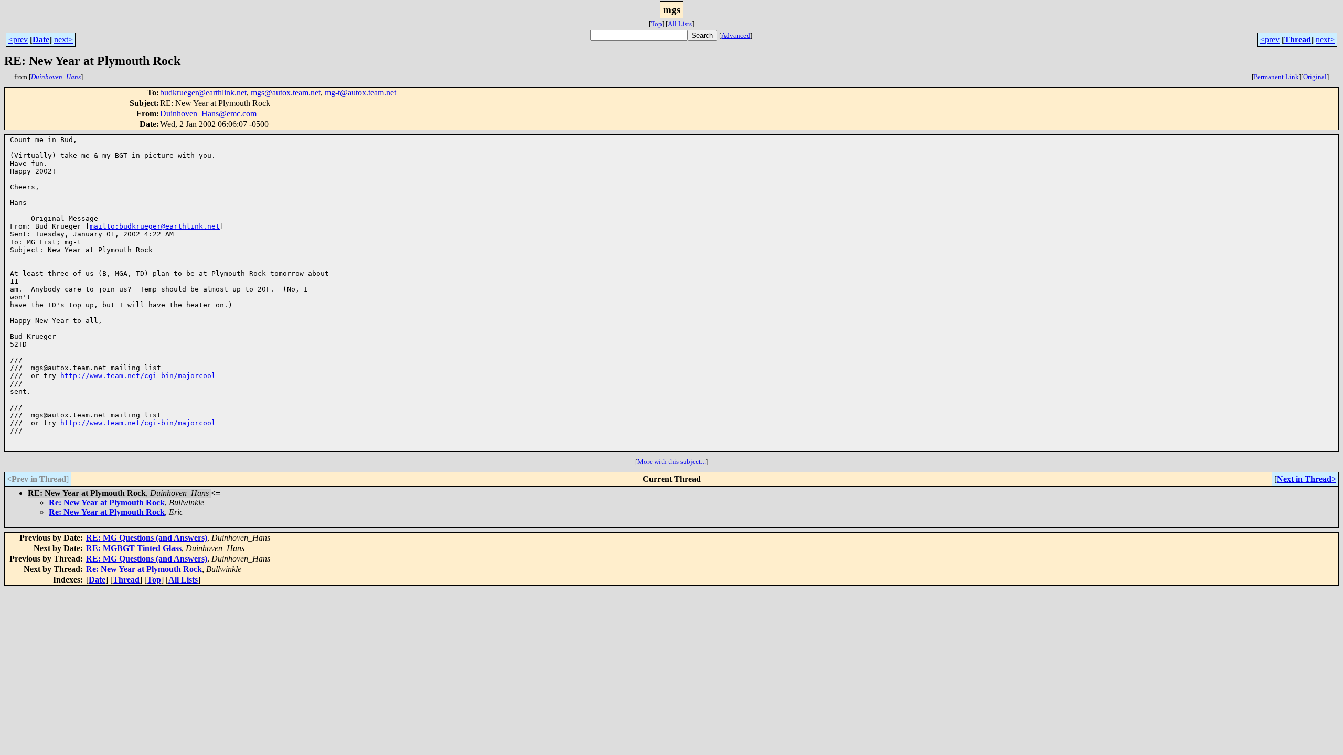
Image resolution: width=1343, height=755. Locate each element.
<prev (18, 39)
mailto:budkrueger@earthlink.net (155, 226)
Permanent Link (1276, 77)
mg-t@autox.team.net (360, 92)
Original (1315, 77)
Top (656, 24)
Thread (1297, 39)
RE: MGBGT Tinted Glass (134, 548)
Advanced (735, 35)
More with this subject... (671, 462)
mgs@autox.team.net (286, 92)
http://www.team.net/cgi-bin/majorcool (138, 376)
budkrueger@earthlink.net (203, 92)
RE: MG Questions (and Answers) (146, 537)
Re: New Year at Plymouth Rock (107, 502)
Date (41, 39)
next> (63, 39)
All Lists (680, 24)
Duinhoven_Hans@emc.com (208, 113)
